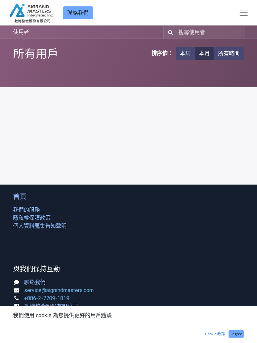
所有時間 (229, 53)
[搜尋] (169, 32)
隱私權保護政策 (32, 218)
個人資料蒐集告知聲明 (40, 226)
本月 (204, 53)
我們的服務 (26, 210)
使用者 (21, 32)
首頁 (19, 196)
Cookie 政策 (215, 333)
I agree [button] (236, 333)
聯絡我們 (78, 12)
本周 (185, 53)
